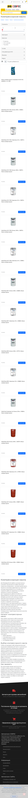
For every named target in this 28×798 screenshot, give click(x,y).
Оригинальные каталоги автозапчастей (12, 746)
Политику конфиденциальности (12, 787)
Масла (4, 751)
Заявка (17, 9)
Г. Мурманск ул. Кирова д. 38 (9, 779)
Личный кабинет (6, 762)
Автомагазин (6, 765)
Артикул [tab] (3, 9)
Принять (14, 796)
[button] (25, 1)
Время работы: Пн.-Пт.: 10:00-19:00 (10, 781)
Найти (24, 12)
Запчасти (5, 754)
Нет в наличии (6, 43)
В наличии (5, 41)
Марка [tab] (13, 9)
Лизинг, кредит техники (8, 770)
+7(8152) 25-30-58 (16, 1)
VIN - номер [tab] (8, 9)
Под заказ (5, 44)
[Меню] (2, 2)
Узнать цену (22, 91)
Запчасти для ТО (6, 749)
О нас (4, 768)
